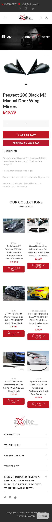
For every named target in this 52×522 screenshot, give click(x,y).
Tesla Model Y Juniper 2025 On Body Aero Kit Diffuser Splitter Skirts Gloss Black (14, 252)
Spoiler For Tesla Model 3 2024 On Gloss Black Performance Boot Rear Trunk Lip (38, 387)
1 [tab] (26, 84)
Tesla (13, 243)
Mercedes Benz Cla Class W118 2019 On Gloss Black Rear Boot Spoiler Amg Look (38, 320)
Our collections (26, 202)
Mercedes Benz (38, 311)
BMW (38, 243)
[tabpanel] (26, 68)
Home (28, 37)
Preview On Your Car (26, 143)
